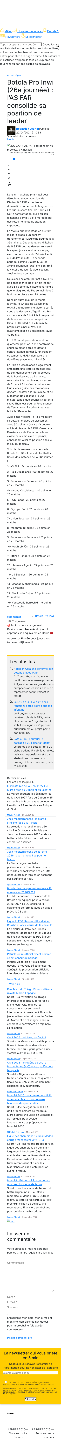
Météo (8, 31)
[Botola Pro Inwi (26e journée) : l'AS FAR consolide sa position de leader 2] (30, 148)
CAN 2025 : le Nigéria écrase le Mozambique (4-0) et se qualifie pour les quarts (30, 1066)
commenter (14, 616)
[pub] (10, 1221)
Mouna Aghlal (13, 815)
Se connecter (33, 36)
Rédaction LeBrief (27, 128)
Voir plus (14, 984)
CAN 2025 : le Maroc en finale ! (26, 1037)
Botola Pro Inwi (44, 615)
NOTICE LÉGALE (33, 1382)
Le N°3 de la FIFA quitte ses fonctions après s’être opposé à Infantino (33, 705)
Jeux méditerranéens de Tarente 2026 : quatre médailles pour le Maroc (27, 855)
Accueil (10, 75)
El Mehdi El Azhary (15, 1132)
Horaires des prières (30, 31)
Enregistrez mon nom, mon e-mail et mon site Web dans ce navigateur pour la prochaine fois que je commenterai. (29, 1323)
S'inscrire (30, 1399)
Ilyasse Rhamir (13, 884)
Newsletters (12, 36)
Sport (18, 75)
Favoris (53, 31)
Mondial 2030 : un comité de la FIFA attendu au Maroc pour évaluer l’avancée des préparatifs (29, 1099)
